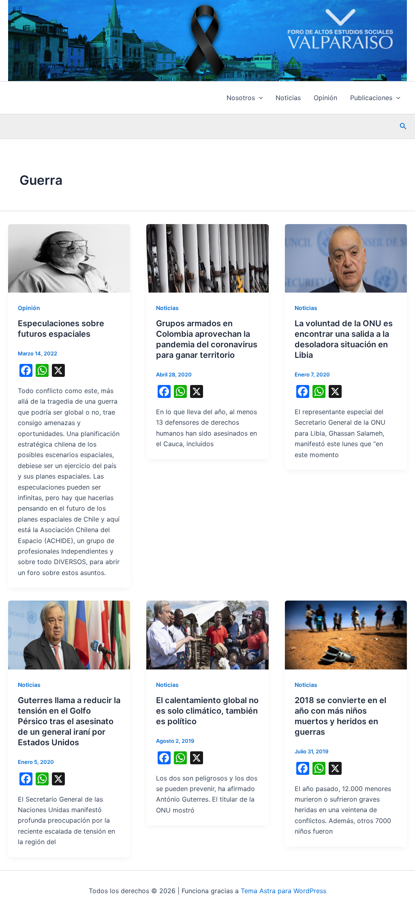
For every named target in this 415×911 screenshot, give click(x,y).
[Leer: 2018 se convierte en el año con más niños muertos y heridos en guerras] (346, 634)
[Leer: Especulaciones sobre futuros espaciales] (69, 258)
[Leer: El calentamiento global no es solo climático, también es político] (207, 634)
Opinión (325, 98)
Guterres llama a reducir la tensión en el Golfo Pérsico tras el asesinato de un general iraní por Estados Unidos (69, 721)
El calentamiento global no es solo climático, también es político (207, 710)
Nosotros (241, 98)
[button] (259, 97)
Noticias (288, 98)
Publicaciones (371, 98)
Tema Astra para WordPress (283, 891)
